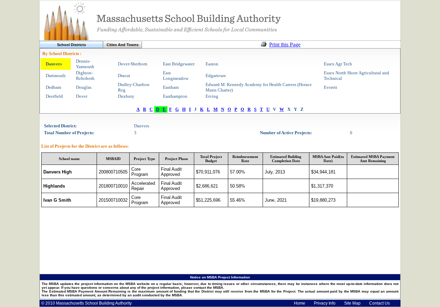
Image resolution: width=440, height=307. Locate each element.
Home (299, 303)
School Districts (71, 45)
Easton (212, 63)
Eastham (171, 87)
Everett (330, 87)
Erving (212, 96)
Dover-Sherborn (132, 63)
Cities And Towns (123, 45)
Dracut (124, 75)
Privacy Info (325, 303)
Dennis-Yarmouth (85, 64)
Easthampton (175, 96)
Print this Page (284, 44)
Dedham (53, 87)
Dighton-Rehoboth (85, 75)
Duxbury (126, 96)
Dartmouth (56, 75)
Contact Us (379, 303)
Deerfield (54, 96)
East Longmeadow (175, 75)
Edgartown (216, 75)
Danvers (54, 63)
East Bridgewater (179, 63)
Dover (81, 96)
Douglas (83, 87)
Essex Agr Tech (338, 63)
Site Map (352, 303)
